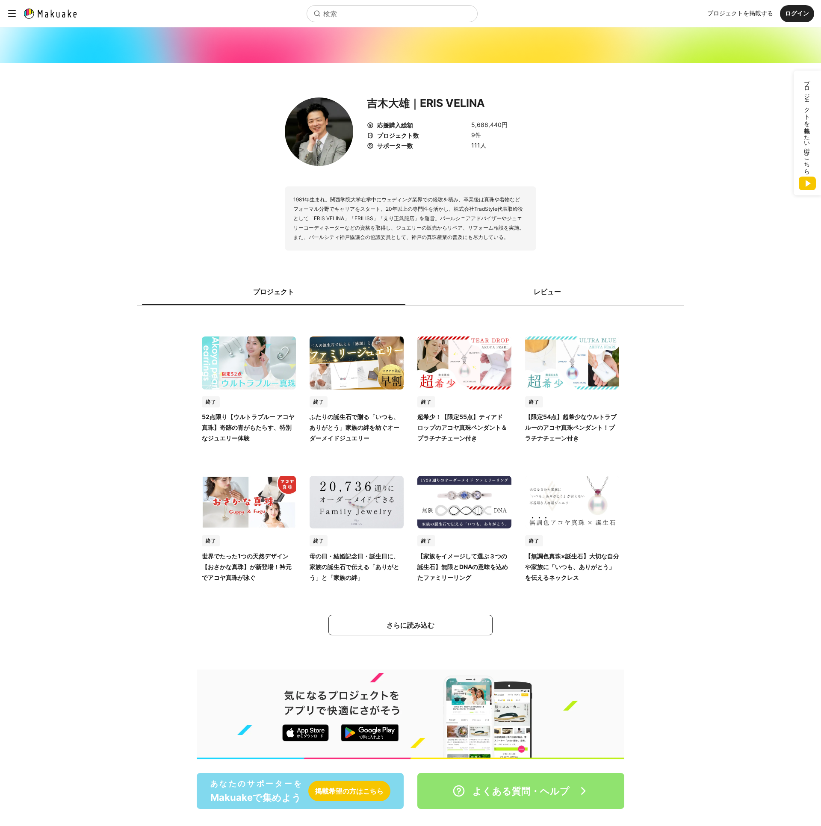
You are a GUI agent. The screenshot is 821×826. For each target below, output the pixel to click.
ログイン (797, 13)
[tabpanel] (410, 477)
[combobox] (392, 13)
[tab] (273, 291)
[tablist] (410, 291)
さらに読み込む (410, 625)
